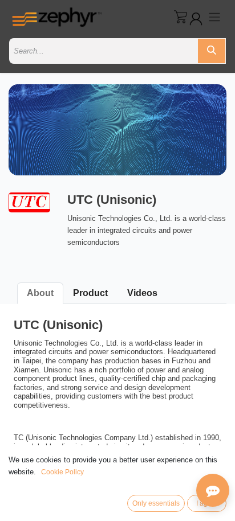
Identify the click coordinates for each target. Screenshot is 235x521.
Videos (142, 293)
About (40, 293)
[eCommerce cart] (180, 17)
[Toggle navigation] (214, 17)
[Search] (211, 51)
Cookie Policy (62, 472)
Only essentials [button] (156, 503)
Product (90, 293)
